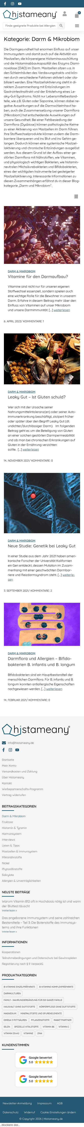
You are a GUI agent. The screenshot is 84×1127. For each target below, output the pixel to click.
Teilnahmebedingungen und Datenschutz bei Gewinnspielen (39, 958)
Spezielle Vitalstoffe (26, 1026)
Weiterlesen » (9, 910)
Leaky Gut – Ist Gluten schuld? (36, 396)
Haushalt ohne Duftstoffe (19, 1006)
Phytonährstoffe (12, 869)
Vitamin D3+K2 (11, 1033)
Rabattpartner (62, 1020)
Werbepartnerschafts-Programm (22, 789)
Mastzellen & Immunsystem (19, 851)
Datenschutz (11, 1112)
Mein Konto (9, 765)
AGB (60, 1103)
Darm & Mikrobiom (21, 271)
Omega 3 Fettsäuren (15, 1020)
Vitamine (28, 1033)
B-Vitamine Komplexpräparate (56, 986)
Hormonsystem (11, 834)
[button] (77, 25)
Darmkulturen (12, 993)
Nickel (5, 863)
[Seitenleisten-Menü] (77, 197)
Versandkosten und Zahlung (19, 771)
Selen (7, 1026)
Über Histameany (13, 777)
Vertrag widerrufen (14, 795)
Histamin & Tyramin (14, 828)
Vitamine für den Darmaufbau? (38, 276)
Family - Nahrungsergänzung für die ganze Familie (33, 1000)
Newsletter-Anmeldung (17, 1103)
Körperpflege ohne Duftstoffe (57, 1006)
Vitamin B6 (48, 1026)
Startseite (8, 759)
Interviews (8, 839)
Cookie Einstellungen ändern (58, 1112)
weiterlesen (62, 310)
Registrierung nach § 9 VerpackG (22, 964)
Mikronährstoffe (12, 857)
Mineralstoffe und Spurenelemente (41, 1013)
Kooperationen (11, 952)
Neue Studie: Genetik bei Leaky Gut (42, 545)
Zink (39, 1033)
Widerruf (29, 1112)
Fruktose (7, 822)
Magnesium (10, 1013)
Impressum (44, 1103)
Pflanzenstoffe (40, 1020)
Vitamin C (64, 1026)
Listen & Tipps (11, 845)
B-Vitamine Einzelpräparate (19, 986)
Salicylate (8, 875)
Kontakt (7, 783)
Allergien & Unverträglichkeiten (21, 881)
